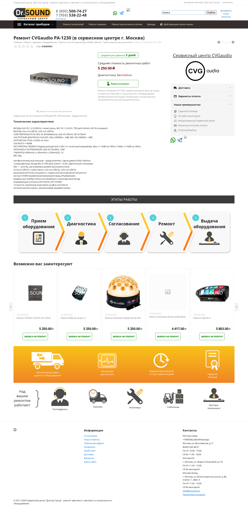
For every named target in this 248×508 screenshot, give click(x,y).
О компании (90, 435)
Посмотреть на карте (194, 494)
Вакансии (89, 458)
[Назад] (218, 42)
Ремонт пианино (97, 24)
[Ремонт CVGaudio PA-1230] (53, 80)
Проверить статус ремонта (226, 13)
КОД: (38, 46)
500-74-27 (71, 10)
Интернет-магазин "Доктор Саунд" (202, 2)
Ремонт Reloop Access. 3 (73, 318)
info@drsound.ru (191, 490)
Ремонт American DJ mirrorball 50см (167, 317)
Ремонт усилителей (73, 24)
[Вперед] (233, 42)
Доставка (89, 454)
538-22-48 (71, 15)
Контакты (228, 2)
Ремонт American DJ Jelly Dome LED (123, 318)
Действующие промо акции (178, 24)
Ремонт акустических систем (127, 24)
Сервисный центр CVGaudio (202, 55)
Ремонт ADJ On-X (202, 318)
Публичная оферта (94, 443)
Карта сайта (90, 461)
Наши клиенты (92, 439)
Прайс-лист (90, 450)
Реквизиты (89, 446)
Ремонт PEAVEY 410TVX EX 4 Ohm (34, 318)
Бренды (151, 24)
